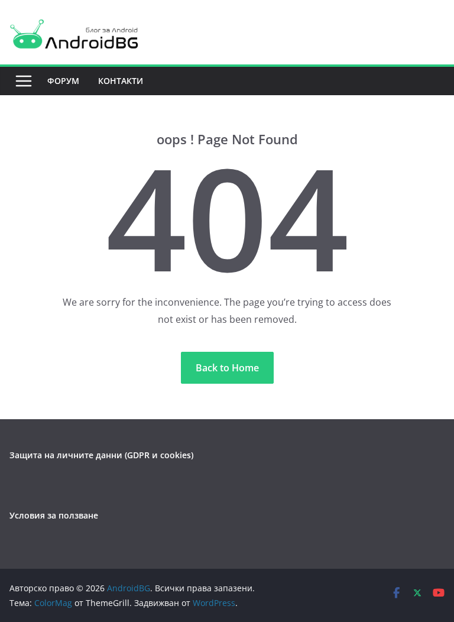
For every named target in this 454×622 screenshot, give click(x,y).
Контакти (120, 80)
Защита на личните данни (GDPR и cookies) (101, 455)
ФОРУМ (63, 80)
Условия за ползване (53, 515)
